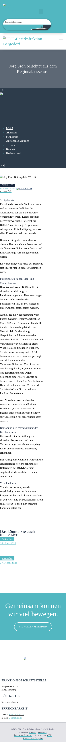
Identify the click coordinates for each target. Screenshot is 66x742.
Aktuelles (7, 185)
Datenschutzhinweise (23, 735)
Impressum (42, 732)
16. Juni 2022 (8, 543)
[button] (41, 11)
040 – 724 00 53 (16, 714)
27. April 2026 (8, 562)
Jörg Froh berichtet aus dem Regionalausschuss (20, 550)
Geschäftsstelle (15, 718)
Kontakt (32, 732)
